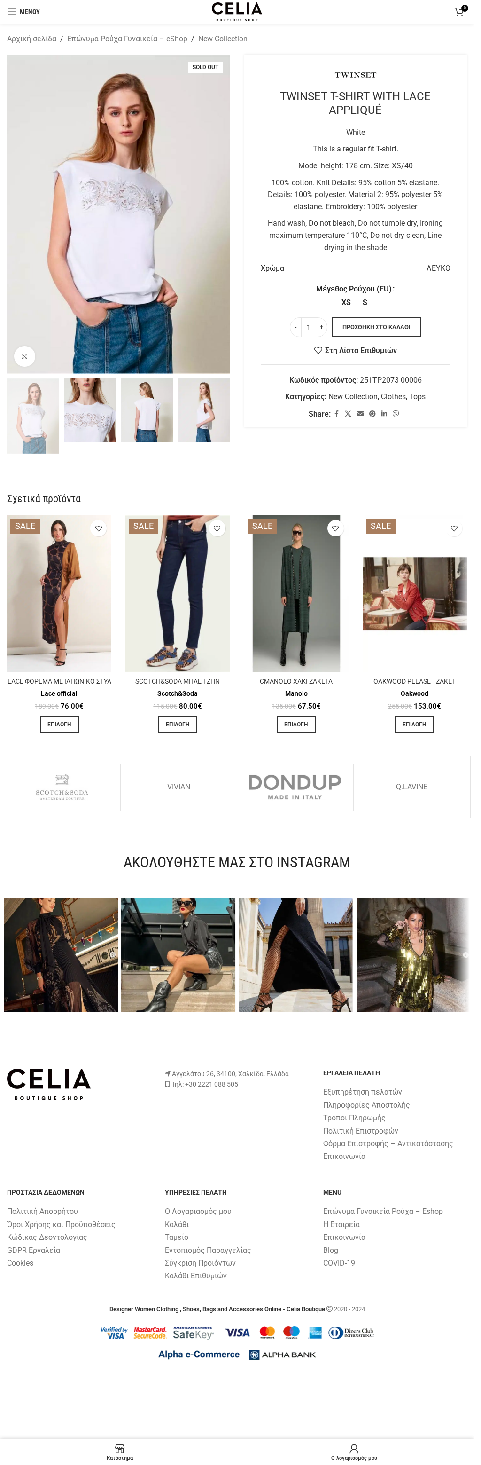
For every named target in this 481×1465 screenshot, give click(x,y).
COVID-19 (339, 1263)
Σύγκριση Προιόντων (200, 1263)
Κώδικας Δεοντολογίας (47, 1237)
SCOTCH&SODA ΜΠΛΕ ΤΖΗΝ (177, 681)
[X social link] (348, 414)
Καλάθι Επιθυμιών (196, 1275)
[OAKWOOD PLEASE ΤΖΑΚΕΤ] (415, 593)
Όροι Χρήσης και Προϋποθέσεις (61, 1224)
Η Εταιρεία (341, 1224)
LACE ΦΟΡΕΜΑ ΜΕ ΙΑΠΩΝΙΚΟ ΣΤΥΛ (59, 681)
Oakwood (414, 693)
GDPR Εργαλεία (33, 1250)
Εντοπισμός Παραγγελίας (208, 1250)
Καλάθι (177, 1224)
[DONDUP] (295, 787)
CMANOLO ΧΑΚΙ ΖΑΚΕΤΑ (296, 681)
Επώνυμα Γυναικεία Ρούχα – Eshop (383, 1211)
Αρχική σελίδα (31, 38)
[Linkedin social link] (384, 414)
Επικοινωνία (344, 1156)
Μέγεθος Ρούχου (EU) (354, 288)
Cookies (20, 1263)
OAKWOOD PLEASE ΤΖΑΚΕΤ (414, 681)
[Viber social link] (396, 414)
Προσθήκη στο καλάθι (376, 327)
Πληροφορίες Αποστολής (366, 1105)
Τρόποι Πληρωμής (354, 1117)
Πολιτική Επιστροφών (360, 1130)
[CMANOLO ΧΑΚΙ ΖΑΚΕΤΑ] (296, 593)
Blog (330, 1250)
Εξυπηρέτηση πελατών (362, 1091)
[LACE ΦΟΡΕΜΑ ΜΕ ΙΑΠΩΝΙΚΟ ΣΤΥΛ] (59, 593)
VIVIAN (178, 786)
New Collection (223, 38)
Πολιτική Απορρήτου (42, 1211)
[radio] (346, 302)
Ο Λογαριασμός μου (198, 1211)
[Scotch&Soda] (62, 787)
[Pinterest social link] (372, 414)
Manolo (296, 693)
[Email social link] (360, 414)
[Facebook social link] (336, 414)
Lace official (59, 693)
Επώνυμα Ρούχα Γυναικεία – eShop (127, 38)
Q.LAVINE (411, 786)
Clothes (393, 396)
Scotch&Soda (177, 693)
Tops (417, 396)
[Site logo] (237, 11)
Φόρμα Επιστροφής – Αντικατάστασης (388, 1143)
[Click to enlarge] (24, 356)
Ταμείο (176, 1237)
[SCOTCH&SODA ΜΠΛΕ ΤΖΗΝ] (177, 593)
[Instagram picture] (61, 955)
